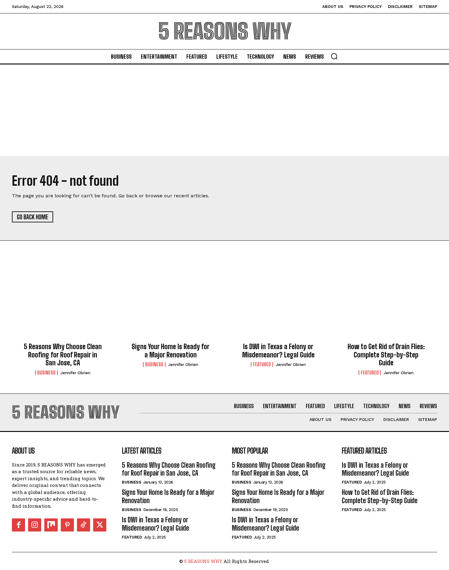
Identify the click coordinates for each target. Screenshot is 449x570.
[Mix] (50, 525)
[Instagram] (34, 525)
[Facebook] (18, 525)
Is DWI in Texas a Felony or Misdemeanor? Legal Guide (278, 350)
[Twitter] (99, 525)
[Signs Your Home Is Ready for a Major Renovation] (170, 305)
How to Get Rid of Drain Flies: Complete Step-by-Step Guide (386, 354)
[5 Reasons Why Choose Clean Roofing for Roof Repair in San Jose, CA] (63, 305)
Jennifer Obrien (75, 373)
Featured (262, 364)
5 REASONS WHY (202, 561)
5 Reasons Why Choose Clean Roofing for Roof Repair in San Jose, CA (63, 354)
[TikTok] (83, 525)
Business (46, 372)
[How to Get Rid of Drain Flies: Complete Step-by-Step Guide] (386, 305)
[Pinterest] (67, 525)
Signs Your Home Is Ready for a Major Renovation (171, 350)
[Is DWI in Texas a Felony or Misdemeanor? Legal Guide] (278, 305)
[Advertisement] (224, 110)
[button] (334, 56)
